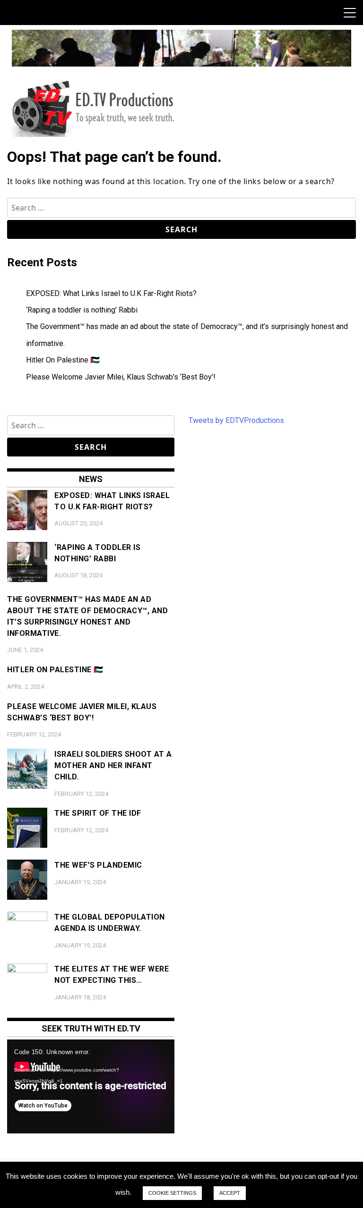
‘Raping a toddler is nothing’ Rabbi (82, 309)
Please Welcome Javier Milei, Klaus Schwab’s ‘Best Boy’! (121, 376)
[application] (90, 1086)
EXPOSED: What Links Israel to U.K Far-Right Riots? (111, 293)
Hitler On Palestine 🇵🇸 (63, 359)
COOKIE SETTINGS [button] (172, 1193)
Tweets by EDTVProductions (236, 420)
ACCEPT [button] (229, 1193)
